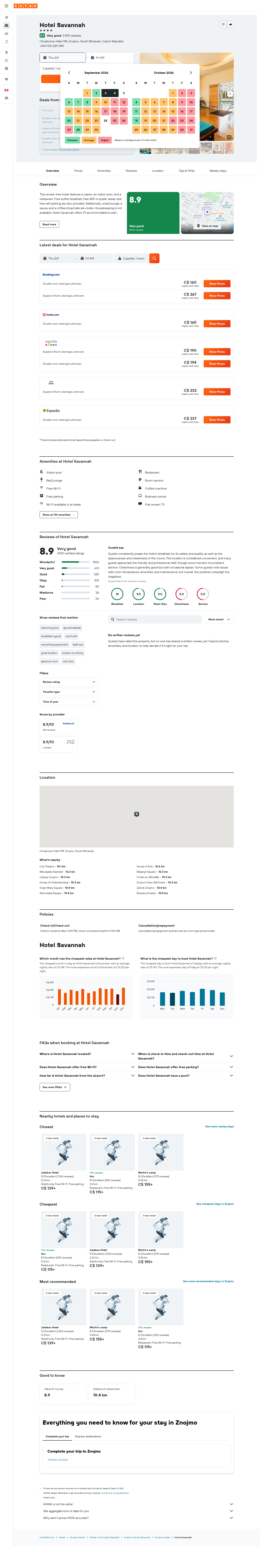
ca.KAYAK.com (47, 1537)
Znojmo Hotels (162, 1537)
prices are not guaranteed (115, 1492)
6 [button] (69, 102)
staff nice (78, 644)
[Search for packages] (6, 41)
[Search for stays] (6, 25)
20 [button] (69, 120)
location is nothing (72, 653)
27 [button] (69, 130)
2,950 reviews (71, 35)
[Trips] (6, 79)
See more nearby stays (219, 1126)
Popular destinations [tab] (88, 1436)
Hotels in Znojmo (58, 1459)
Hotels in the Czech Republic (104, 1537)
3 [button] (105, 93)
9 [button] (96, 102)
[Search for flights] (6, 17)
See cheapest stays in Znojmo (215, 1204)
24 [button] (105, 120)
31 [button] (191, 130)
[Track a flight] (6, 60)
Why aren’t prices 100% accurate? (66, 1518)
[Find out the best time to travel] (6, 68)
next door (68, 661)
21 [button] (78, 120)
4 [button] (115, 93)
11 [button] (114, 102)
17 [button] (105, 111)
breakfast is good (51, 636)
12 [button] (123, 102)
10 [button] (105, 102)
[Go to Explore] (6, 52)
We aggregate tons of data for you (66, 1511)
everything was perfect (54, 644)
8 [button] (87, 102)
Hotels (62, 1537)
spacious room (49, 661)
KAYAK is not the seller (58, 1504)
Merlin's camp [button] (147, 1172)
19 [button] (123, 111)
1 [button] (87, 93)
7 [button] (78, 102)
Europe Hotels (77, 1537)
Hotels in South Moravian (137, 1537)
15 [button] (87, 111)
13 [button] (69, 111)
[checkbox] (59, 727)
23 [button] (96, 120)
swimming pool (50, 627)
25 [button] (114, 120)
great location (49, 653)
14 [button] (78, 111)
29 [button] (87, 130)
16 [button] (96, 111)
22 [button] (87, 120)
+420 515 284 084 (52, 46)
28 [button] (78, 130)
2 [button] (96, 93)
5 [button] (124, 93)
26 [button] (123, 120)
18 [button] (114, 111)
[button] (6, 6)
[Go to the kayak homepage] (25, 6)
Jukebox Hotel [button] (50, 1172)
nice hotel (71, 636)
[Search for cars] (6, 33)
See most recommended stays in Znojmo (208, 1281)
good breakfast (72, 627)
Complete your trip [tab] (57, 1436)
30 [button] (96, 130)
